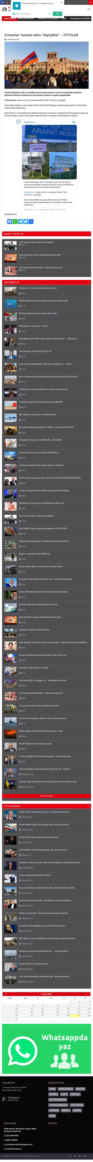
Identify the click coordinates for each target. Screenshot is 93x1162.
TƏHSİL (64, 1094)
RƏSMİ (52, 1116)
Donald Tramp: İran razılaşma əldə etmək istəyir (38, 837)
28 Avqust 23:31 (27, 787)
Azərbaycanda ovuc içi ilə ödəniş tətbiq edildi (38, 313)
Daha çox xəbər (46, 796)
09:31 (23, 711)
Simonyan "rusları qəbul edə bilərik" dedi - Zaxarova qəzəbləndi (45, 579)
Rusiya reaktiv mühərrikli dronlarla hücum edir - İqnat (41, 731)
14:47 (23, 471)
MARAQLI (66, 1110)
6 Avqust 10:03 (27, 982)
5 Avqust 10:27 (27, 817)
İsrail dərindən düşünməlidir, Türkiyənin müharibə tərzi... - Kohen (45, 364)
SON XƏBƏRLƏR (11, 282)
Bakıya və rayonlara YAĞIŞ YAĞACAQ (34, 554)
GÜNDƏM (77, 1110)
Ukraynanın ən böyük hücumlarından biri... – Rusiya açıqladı (43, 951)
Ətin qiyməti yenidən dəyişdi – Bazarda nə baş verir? (41, 267)
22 (78, 1012)
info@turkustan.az (14, 1149)
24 (16, 1015)
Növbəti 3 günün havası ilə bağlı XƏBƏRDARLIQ (39, 452)
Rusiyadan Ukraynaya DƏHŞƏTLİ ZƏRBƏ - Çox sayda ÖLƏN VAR (46, 427)
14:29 (23, 483)
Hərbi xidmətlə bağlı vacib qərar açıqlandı (36, 242)
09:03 (23, 749)
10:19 (23, 673)
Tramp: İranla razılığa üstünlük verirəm (34, 875)
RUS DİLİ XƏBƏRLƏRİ (58, 1100)
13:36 (23, 509)
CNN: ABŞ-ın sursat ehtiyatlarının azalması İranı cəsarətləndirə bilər (47, 938)
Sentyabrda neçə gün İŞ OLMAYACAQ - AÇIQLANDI (40, 440)
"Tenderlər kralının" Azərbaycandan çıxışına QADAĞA (41, 402)
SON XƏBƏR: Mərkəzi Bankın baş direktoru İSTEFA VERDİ (43, 528)
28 (68, 1015)
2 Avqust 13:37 (27, 956)
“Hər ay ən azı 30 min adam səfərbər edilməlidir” (39, 706)
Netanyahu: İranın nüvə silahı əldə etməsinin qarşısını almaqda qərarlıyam (49, 862)
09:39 (23, 270)
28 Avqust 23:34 (27, 774)
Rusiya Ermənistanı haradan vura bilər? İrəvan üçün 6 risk (42, 655)
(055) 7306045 (11, 1140)
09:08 (23, 736)
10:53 (23, 648)
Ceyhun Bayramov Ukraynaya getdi (33, 964)
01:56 (23, 762)
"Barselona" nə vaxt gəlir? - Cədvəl (33, 18)
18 (32, 1012)
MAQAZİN (80, 1089)
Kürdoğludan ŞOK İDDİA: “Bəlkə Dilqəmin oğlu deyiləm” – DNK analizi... (48, 339)
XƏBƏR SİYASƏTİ (66, 1089)
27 (57, 1015)
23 (89, 1012)
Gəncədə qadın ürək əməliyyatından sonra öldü (38, 604)
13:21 (23, 245)
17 (16, 1012)
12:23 (23, 584)
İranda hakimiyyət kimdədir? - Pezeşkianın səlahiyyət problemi (45, 900)
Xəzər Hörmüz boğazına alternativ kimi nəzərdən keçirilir (42, 718)
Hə (57, 13)
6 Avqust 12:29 (27, 906)
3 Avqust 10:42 (27, 830)
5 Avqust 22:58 (27, 868)
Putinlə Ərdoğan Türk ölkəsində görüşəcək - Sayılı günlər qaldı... (45, 756)
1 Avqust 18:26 (27, 893)
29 (78, 1015)
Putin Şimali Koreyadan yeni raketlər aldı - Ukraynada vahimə (44, 976)
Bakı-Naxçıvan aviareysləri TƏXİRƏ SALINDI (37, 414)
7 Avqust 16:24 (27, 944)
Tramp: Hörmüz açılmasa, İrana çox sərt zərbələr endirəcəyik (44, 812)
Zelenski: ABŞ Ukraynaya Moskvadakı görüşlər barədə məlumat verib (48, 781)
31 (16, 1019)
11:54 (23, 258)
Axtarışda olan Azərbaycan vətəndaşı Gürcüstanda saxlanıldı (44, 541)
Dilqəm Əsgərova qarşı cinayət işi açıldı (35, 744)
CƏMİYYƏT (75, 1094)
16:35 (23, 407)
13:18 (23, 534)
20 (57, 1012)
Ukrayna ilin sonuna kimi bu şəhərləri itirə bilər (38, 288)
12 (42, 1009)
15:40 (23, 433)
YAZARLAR (54, 1110)
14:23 (23, 496)
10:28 (23, 660)
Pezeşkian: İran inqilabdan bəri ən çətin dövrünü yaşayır (42, 926)
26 (42, 1015)
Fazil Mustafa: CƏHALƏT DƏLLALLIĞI (35, 351)
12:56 (23, 546)
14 (68, 1009)
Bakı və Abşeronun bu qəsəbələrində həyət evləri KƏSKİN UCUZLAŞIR (48, 376)
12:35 (23, 572)
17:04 (23, 382)
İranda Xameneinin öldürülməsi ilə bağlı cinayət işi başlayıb (43, 592)
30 (89, 1015)
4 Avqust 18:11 (27, 918)
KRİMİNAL (53, 1094)
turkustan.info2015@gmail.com (19, 1145)
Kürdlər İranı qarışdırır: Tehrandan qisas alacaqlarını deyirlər (43, 913)
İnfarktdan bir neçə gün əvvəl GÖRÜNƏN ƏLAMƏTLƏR (41, 503)
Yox (49, 13)
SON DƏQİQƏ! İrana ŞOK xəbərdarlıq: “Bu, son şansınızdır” (43, 850)
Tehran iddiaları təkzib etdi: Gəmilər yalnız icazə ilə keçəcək (44, 824)
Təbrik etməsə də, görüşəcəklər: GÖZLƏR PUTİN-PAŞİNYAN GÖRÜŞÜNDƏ (50, 478)
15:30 (23, 445)
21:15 (23, 306)
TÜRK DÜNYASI (77, 1105)
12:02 (23, 610)
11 (32, 1009)
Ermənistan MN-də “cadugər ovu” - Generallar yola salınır (42, 680)
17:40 (23, 344)
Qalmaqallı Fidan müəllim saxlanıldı (33, 668)
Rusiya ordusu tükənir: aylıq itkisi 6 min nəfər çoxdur (40, 566)
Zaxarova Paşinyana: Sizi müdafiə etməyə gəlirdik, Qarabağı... (44, 490)
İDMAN (52, 1089)
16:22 (23, 420)
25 (32, 1015)
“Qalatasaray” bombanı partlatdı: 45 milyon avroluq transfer (43, 389)
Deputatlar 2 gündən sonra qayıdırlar (34, 630)
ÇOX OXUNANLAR (12, 806)
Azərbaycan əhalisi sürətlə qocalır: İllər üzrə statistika (41, 465)
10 (16, 1009)
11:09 (23, 635)
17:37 (23, 357)
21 (68, 1012)
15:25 (23, 458)
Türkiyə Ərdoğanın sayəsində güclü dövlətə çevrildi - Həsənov (44, 769)
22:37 (23, 293)
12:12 (23, 597)
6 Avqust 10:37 (27, 931)
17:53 (23, 331)
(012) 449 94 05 (11, 1136)
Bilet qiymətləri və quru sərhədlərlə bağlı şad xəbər (40, 255)
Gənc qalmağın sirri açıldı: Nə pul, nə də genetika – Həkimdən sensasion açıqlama (53, 642)
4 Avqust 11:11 (27, 855)
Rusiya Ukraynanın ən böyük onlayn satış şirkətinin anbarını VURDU (46, 888)
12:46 (23, 559)
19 (42, 1012)
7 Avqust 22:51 (27, 842)
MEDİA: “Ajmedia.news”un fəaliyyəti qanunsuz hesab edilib (43, 301)
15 (78, 1009)
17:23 (23, 369)
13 (57, 1009)
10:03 (23, 686)
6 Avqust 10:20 (27, 880)
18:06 (23, 319)
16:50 (23, 395)
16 (89, 1009)
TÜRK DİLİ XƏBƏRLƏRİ (58, 1105)
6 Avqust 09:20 (27, 969)
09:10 (23, 724)
